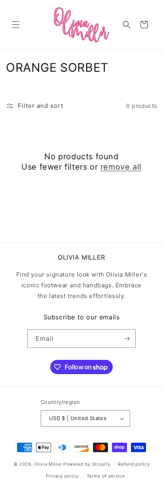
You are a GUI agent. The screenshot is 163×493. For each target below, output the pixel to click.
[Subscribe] (126, 338)
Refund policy (134, 464)
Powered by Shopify (86, 463)
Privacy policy (62, 476)
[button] (16, 24)
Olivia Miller (48, 463)
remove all (121, 167)
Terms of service (106, 476)
